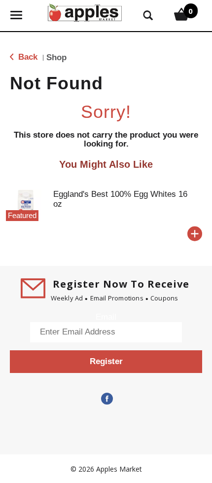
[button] (194, 233)
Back (26, 57)
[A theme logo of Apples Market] (85, 11)
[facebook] (106, 399)
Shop (56, 57)
